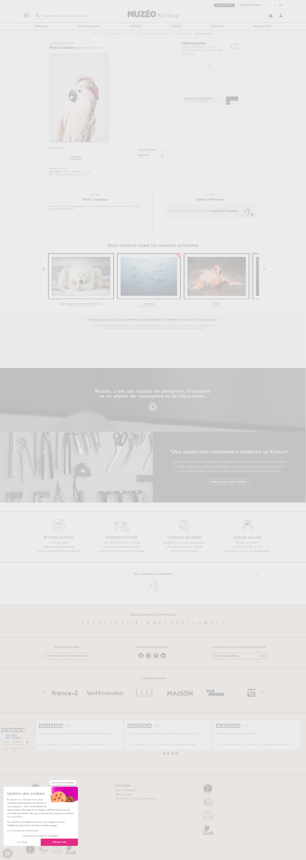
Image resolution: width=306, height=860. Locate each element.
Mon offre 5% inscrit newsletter (136, 798)
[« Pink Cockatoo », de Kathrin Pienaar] (152, 585)
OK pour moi (59, 842)
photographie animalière (60, 209)
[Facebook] (142, 658)
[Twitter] (164, 658)
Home (94, 34)
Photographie (89, 26)
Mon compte (123, 794)
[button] (8, 853)
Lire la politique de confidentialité (22, 831)
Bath (216, 305)
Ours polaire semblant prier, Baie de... (81, 305)
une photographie (75, 206)
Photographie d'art (114, 34)
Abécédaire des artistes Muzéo (153, 615)
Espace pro (224, 5)
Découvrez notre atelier (229, 482)
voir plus (44, 736)
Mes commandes (126, 790)
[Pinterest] (156, 658)
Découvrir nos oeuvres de (203, 211)
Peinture (42, 26)
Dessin (176, 26)
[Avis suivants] (303, 734)
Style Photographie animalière (148, 34)
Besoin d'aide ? (251, 5)
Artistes (217, 26)
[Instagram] (149, 658)
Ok (263, 656)
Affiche (135, 26)
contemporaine (109, 206)
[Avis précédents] (33, 734)
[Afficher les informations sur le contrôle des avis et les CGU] (27, 742)
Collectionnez (147, 150)
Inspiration (262, 26)
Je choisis (22, 842)
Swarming (149, 305)
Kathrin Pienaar (181, 34)
